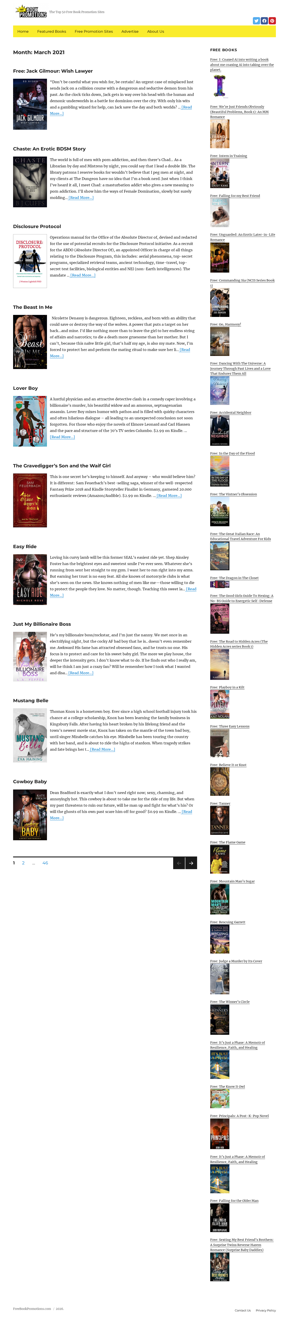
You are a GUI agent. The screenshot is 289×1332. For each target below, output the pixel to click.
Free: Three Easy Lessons (229, 726)
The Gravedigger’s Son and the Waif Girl (62, 466)
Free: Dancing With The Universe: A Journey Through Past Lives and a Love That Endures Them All (240, 368)
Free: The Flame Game (227, 842)
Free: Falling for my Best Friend (235, 196)
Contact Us (243, 1310)
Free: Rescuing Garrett (227, 922)
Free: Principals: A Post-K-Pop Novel (239, 1116)
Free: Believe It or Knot (228, 765)
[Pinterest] (272, 20)
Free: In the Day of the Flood (232, 453)
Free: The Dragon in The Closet (234, 578)
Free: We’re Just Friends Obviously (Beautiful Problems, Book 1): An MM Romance (239, 112)
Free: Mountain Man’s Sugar (232, 881)
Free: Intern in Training (228, 156)
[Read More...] (81, 197)
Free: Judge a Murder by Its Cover (236, 961)
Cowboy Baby (30, 781)
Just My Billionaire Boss (42, 624)
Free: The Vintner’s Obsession (233, 494)
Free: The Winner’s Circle (230, 1002)
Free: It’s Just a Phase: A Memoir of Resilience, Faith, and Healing (237, 1045)
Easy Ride (25, 546)
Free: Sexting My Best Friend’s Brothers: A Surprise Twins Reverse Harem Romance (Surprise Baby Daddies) (242, 1245)
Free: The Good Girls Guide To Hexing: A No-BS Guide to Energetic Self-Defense (241, 598)
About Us (155, 31)
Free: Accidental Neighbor (230, 413)
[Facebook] (264, 20)
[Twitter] (256, 20)
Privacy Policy (266, 1310)
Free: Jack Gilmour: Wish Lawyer (53, 71)
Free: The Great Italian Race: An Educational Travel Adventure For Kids (240, 536)
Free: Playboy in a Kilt (227, 687)
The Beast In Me (32, 307)
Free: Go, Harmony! (225, 324)
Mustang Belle (30, 700)
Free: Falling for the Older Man (234, 1201)
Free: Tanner (220, 803)
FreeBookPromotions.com (32, 1309)
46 (46, 863)
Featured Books (51, 31)
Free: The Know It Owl (227, 1087)
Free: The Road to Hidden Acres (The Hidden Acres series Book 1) (239, 644)
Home (23, 31)
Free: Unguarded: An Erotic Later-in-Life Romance (242, 237)
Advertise (130, 31)
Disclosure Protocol (37, 226)
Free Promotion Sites (94, 31)
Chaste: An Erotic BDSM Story (49, 149)
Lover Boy (25, 388)
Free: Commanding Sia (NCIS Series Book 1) (242, 283)
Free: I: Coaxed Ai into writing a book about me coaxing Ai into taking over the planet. (242, 65)
